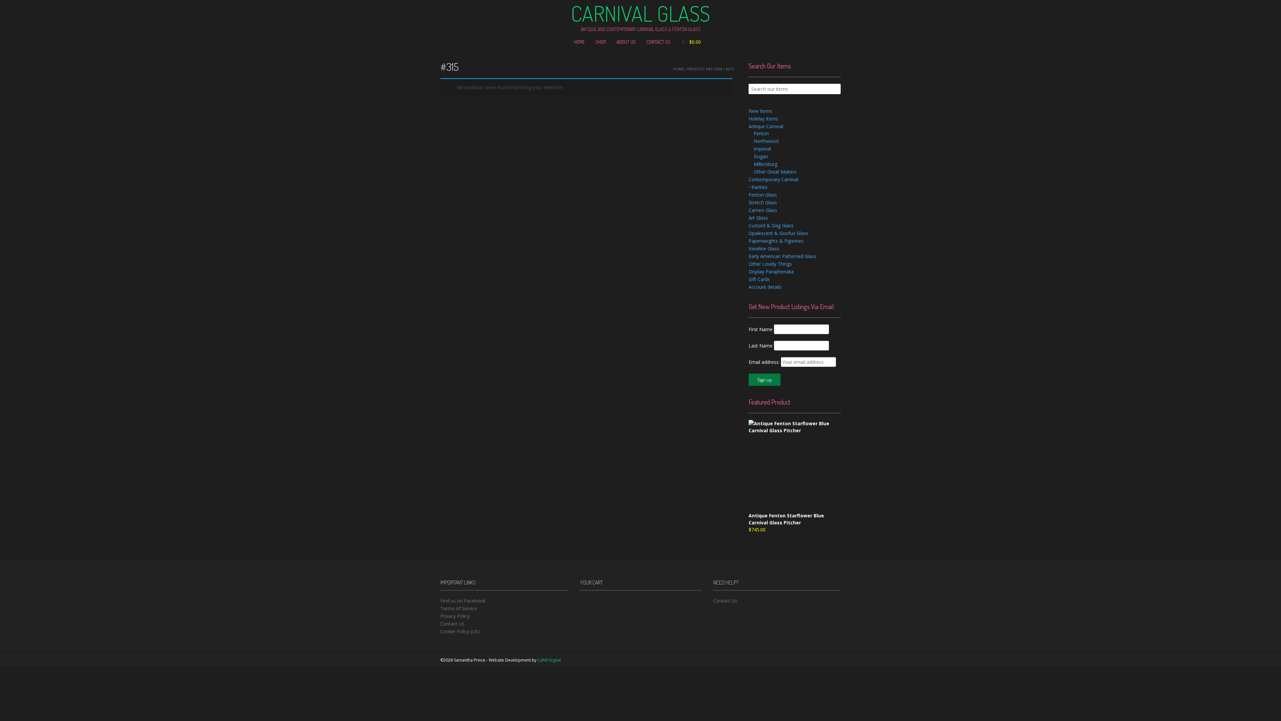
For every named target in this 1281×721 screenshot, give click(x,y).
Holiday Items (763, 118)
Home (579, 42)
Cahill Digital (549, 660)
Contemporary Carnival (773, 179)
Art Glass (758, 218)
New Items (760, 111)
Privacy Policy (455, 616)
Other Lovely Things (770, 264)
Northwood (766, 141)
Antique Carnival (766, 126)
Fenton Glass (763, 195)
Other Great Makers (775, 172)
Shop (600, 42)
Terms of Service (458, 608)
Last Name (761, 345)
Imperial (762, 149)
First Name (761, 329)
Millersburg (765, 164)
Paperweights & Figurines (776, 241)
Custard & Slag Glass (771, 225)
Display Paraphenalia (771, 271)
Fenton (761, 133)
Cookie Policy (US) (460, 631)
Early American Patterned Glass (782, 256)
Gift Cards (759, 279)
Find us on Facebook (462, 600)
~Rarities (758, 187)
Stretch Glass (763, 202)
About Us (626, 42)
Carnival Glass (640, 13)
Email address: (765, 362)
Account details (765, 287)
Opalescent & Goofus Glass (778, 233)
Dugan (761, 156)
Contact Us (659, 42)
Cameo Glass (763, 210)
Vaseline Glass (764, 248)
